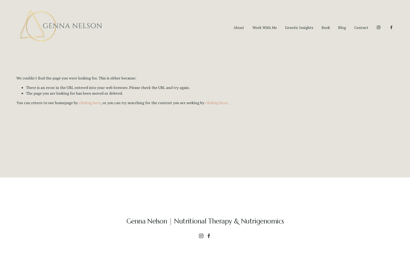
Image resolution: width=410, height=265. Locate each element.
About (238, 27)
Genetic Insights (299, 27)
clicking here (90, 102)
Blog (342, 27)
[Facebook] (391, 27)
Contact (361, 27)
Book (325, 27)
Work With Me (264, 27)
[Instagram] (378, 27)
